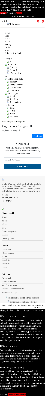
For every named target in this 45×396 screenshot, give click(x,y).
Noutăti (5, 235)
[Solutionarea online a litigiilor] (22, 301)
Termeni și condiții (9, 292)
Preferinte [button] (11, 13)
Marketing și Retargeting (13, 367)
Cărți (7, 35)
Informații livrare (9, 281)
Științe (12, 108)
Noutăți (8, 44)
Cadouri (13, 70)
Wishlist (5, 256)
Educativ (13, 81)
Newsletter (6, 260)
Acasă (4, 217)
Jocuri (7, 38)
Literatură (14, 90)
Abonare (22, 166)
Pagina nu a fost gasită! (16, 121)
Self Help (13, 99)
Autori (7, 50)
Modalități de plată (9, 285)
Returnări (5, 264)
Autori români (13, 64)
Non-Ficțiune (13, 93)
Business (13, 67)
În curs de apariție (9, 231)
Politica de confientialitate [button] (22, 10)
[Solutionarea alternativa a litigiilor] (22, 298)
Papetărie (13, 116)
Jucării (7, 41)
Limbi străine (15, 87)
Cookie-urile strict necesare (14, 316)
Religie (12, 96)
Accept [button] (19, 13)
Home (4, 121)
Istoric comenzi (8, 253)
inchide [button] (3, 13)
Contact (5, 267)
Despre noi (6, 278)
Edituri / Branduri (13, 53)
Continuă (38, 136)
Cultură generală (15, 79)
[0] (40, 22)
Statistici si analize (10, 346)
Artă (11, 61)
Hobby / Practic (16, 84)
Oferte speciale (8, 238)
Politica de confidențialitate (13, 289)
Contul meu (6, 249)
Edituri (4, 224)
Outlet (7, 47)
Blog (4, 228)
